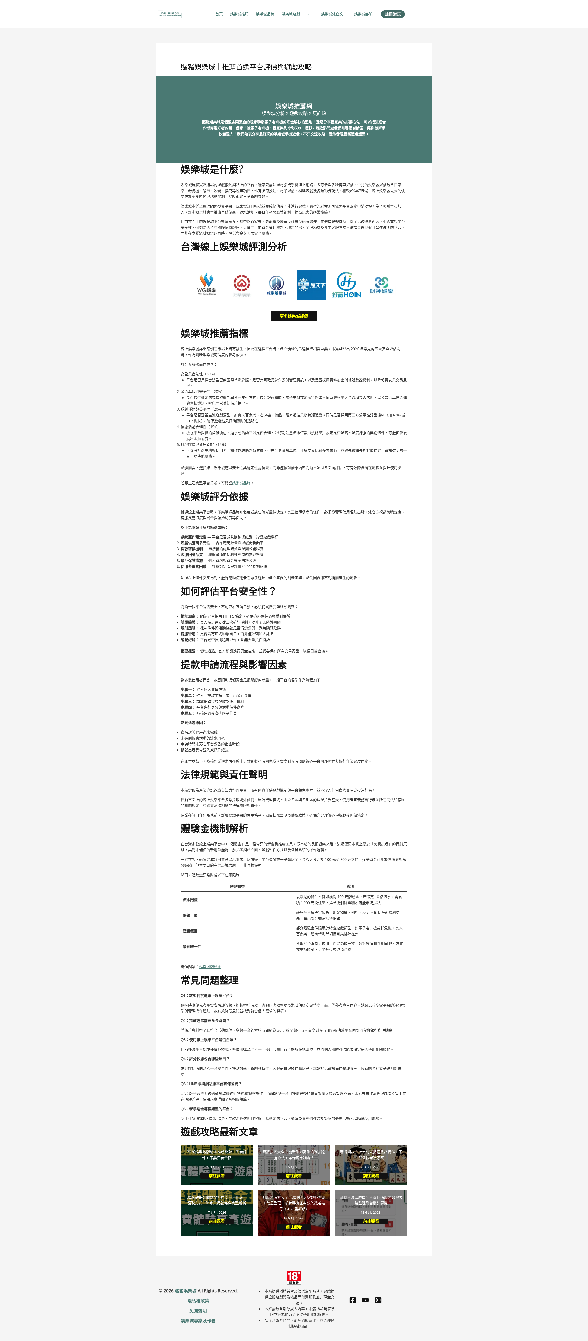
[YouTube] (365, 1300)
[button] (308, 14)
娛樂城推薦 (239, 14)
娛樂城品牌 (265, 14)
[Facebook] (353, 1300)
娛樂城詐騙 (363, 14)
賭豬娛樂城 (186, 1290)
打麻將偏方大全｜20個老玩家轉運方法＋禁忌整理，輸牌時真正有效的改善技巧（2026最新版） (294, 1203)
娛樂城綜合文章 (334, 14)
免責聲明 (198, 1310)
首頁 (219, 14)
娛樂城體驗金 (210, 966)
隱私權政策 (198, 1301)
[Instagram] (378, 1300)
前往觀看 (217, 1175)
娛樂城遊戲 (291, 14)
